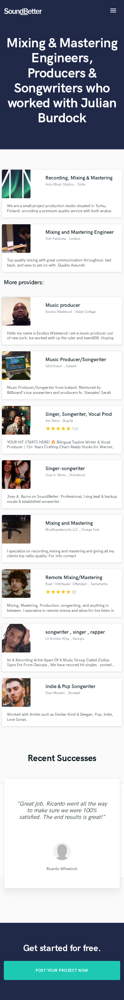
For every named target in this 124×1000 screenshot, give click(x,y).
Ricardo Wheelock (61, 868)
